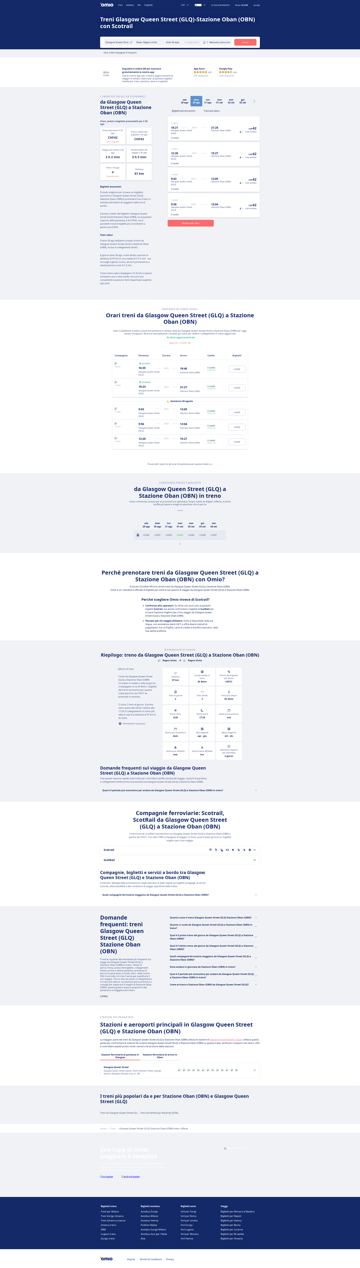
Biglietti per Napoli (231, 1216)
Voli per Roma (188, 1216)
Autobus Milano (149, 1216)
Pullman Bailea (149, 1225)
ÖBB (103, 1229)
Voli (139, 5)
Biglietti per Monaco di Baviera (237, 1211)
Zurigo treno (108, 1238)
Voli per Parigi (188, 1211)
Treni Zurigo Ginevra (112, 1216)
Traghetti (148, 5)
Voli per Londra (189, 1220)
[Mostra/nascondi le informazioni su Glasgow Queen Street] (254, 1070)
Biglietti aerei (188, 1206)
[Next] (254, 101)
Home (103, 1128)
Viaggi (224, 1206)
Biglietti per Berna (231, 1225)
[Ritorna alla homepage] (109, 5)
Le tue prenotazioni (220, 5)
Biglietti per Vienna (231, 1220)
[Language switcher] (200, 5)
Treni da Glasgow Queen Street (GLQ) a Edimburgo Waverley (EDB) (135, 1112)
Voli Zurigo (187, 1225)
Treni (120, 5)
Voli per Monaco (190, 1234)
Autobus (130, 5)
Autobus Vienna (149, 1220)
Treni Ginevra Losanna (113, 1220)
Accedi (257, 5)
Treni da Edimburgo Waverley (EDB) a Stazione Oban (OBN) (171, 1112)
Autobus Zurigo (149, 1211)
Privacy (170, 1259)
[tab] (184, 110)
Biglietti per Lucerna (232, 1229)
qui (210, 464)
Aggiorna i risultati (178, 342)
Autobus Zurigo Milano (153, 1229)
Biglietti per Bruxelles (232, 1234)
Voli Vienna (187, 1238)
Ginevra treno (108, 1225)
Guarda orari (113, 176)
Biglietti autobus (150, 1206)
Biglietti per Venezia (232, 1238)
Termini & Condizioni (151, 1259)
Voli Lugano (187, 1229)
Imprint (131, 1259)
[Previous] (137, 525)
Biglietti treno (109, 1206)
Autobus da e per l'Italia (154, 1234)
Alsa (143, 1238)
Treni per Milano (110, 1211)
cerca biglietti (112, 141)
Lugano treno (108, 1234)
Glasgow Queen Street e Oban (226, 1039)
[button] (174, 42)
